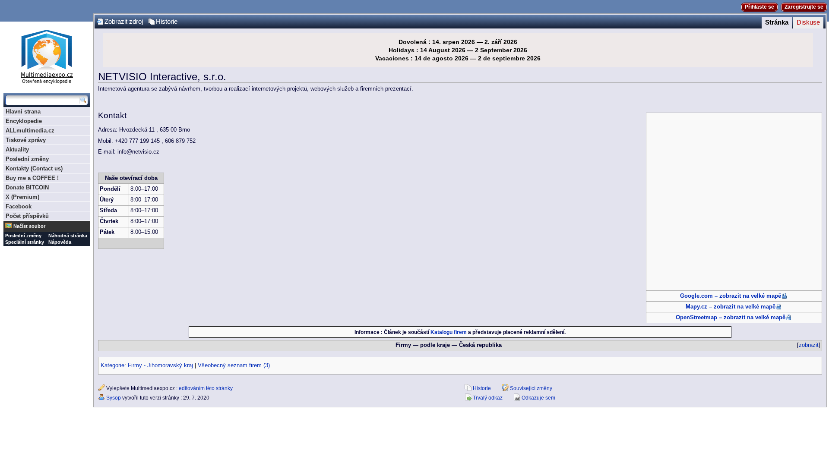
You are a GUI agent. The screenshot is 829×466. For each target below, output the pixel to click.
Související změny (531, 388)
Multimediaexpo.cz (46, 55)
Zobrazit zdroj (123, 21)
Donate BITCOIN (27, 187)
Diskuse (808, 22)
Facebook (19, 206)
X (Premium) (22, 197)
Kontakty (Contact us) (34, 168)
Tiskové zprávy (26, 140)
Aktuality (17, 149)
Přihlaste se (759, 7)
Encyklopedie (24, 121)
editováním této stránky (206, 388)
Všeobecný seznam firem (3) (234, 365)
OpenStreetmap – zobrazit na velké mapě (730, 318)
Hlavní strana (23, 111)
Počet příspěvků (27, 216)
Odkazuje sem (538, 398)
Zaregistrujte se (804, 7)
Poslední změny (27, 159)
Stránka (776, 22)
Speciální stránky (24, 242)
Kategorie (112, 365)
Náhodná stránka (67, 235)
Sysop (113, 398)
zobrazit (809, 345)
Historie (166, 21)
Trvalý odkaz (488, 398)
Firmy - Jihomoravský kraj (160, 365)
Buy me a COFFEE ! (32, 178)
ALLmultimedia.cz (30, 130)
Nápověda (59, 242)
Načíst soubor (29, 226)
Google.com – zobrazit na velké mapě (730, 296)
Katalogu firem (448, 332)
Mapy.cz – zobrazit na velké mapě (730, 307)
